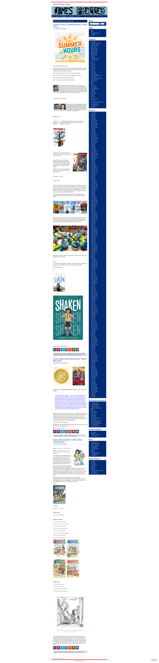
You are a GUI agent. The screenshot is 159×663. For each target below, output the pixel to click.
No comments (64, 28)
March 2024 (93, 149)
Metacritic (93, 467)
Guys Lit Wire (94, 414)
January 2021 (94, 198)
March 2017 (93, 258)
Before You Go (94, 49)
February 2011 (94, 353)
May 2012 (93, 334)
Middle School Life (94, 79)
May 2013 (93, 318)
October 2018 (94, 234)
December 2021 (94, 184)
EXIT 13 (92, 62)
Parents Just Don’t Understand (97, 470)
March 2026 (93, 119)
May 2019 (93, 224)
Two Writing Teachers (95, 425)
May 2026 (93, 116)
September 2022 (94, 172)
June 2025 (93, 129)
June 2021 (93, 192)
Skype (92, 97)
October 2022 (94, 171)
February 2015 (94, 291)
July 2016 (93, 269)
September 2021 (94, 188)
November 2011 (94, 342)
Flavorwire (93, 464)
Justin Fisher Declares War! (96, 78)
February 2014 (94, 306)
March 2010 (93, 368)
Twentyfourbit (94, 455)
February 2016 (94, 275)
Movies (92, 82)
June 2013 (93, 317)
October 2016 (94, 265)
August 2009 (93, 377)
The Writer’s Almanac (95, 434)
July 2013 (93, 316)
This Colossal (94, 436)
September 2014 (94, 297)
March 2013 (93, 321)
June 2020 (93, 208)
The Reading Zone (95, 424)
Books (80, 4)
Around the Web (94, 48)
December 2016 (94, 262)
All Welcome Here (94, 44)
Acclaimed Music (94, 442)
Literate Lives (94, 416)
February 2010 (94, 369)
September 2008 (94, 391)
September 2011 (94, 344)
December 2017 (94, 247)
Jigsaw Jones (98, 4)
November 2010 (94, 357)
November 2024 (94, 139)
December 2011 (94, 340)
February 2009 (94, 384)
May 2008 (93, 396)
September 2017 (94, 250)
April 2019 (93, 226)
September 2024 (94, 141)
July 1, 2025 (55, 28)
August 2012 (93, 330)
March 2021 (93, 196)
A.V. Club (93, 461)
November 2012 (94, 326)
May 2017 (93, 256)
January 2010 (94, 370)
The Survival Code (69, 353)
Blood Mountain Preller (70, 435)
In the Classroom (94, 74)
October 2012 (94, 327)
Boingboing (93, 462)
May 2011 (93, 349)
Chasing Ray (93, 412)
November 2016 (94, 263)
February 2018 (94, 244)
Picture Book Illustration (95, 418)
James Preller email (59, 354)
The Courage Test (94, 99)
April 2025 (93, 132)
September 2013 (94, 313)
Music (92, 83)
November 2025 (94, 124)
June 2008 (93, 395)
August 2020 (93, 205)
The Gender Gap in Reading (96, 101)
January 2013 (94, 323)
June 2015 (93, 286)
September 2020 (94, 204)
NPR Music (93, 469)
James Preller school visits (78, 354)
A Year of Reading (94, 405)
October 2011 (94, 343)
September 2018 (94, 235)
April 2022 (93, 179)
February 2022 (94, 182)
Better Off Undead (94, 50)
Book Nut (93, 410)
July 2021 (93, 191)
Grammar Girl (94, 465)
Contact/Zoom (64, 16)
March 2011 (93, 352)
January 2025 (94, 136)
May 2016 (93, 271)
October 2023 (94, 155)
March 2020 (93, 211)
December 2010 (94, 356)
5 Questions (93, 41)
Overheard (93, 89)
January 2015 (94, 292)
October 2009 (94, 374)
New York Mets (94, 86)
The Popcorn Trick (94, 473)
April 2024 (93, 148)
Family (92, 65)
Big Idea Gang (94, 52)
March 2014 (93, 305)
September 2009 (94, 375)
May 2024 (93, 146)
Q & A (104, 4)
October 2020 (94, 202)
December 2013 (94, 309)
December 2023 (94, 153)
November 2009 (94, 373)
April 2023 (93, 163)
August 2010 (93, 361)
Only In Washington (95, 88)
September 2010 (94, 360)
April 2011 (93, 351)
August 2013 (93, 314)
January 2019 (94, 230)
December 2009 (94, 371)
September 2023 (94, 157)
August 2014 (93, 299)
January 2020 (94, 214)
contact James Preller (69, 651)
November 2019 (94, 217)
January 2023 (94, 167)
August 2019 (93, 221)
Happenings (93, 71)
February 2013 (94, 322)
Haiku (92, 70)
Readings (93, 91)
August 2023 (93, 158)
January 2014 (94, 308)
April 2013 (93, 319)
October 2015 (94, 280)
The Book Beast (94, 471)
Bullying (92, 56)
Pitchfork (93, 451)
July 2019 (93, 222)
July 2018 (93, 237)
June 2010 (93, 364)
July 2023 (93, 159)
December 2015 (94, 278)
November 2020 (94, 201)
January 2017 (94, 261)
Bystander (93, 57)
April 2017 (93, 257)
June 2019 (93, 223)
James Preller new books (68, 354)
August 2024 (93, 142)
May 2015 (93, 287)
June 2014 (93, 301)
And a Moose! (94, 47)
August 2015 (93, 283)
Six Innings (93, 96)
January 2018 (94, 245)
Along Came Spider (95, 45)
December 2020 (94, 200)
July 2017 (93, 253)
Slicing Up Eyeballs (95, 453)
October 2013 (94, 312)
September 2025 (94, 127)
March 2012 (93, 336)
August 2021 (93, 189)
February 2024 (94, 150)
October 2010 (94, 358)
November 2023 (94, 154)
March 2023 (93, 165)
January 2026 (94, 122)
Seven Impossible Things (96, 420)
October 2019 (94, 218)
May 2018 (93, 240)
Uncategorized (94, 105)
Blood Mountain (60, 435)
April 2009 (93, 382)
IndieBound (93, 415)
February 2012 (94, 338)
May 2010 (93, 365)
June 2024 (93, 145)
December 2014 (94, 293)
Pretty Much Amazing (95, 452)
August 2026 (93, 113)
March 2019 (93, 227)
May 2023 (93, 162)
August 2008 (93, 392)
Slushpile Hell (94, 433)
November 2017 (94, 248)
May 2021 (93, 193)
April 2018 (93, 241)
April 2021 (93, 195)
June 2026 (93, 115)
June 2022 (93, 176)
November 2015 (94, 279)
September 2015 (94, 282)
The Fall (92, 100)
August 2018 (93, 236)
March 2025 (93, 133)
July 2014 (93, 300)
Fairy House (93, 63)
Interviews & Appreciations (96, 75)
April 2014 (93, 304)
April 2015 (93, 288)
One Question (94, 87)
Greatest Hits (93, 69)
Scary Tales (93, 92)
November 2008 (94, 388)
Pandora (93, 450)
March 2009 (93, 383)
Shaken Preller (63, 355)
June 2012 (93, 332)
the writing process (95, 104)
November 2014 (94, 295)
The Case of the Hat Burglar (78, 652)
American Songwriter (95, 443)
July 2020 (93, 206)
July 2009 (93, 378)
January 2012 (94, 339)
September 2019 (94, 219)
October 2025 (94, 126)
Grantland (93, 466)
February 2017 (94, 260)
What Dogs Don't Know (77, 355)
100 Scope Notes (94, 402)
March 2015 (93, 289)
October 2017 (94, 249)
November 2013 (94, 310)
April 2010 (93, 366)
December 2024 (94, 137)
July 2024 (93, 144)
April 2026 (93, 118)
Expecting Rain (94, 447)
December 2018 (94, 231)
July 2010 (93, 362)
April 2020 (93, 210)
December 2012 (94, 325)
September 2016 (94, 266)
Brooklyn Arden (94, 411)
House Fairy (93, 73)
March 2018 (93, 243)
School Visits (63, 353)
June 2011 (93, 348)
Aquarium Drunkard (95, 444)
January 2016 (94, 276)
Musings (59, 353)
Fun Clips (93, 67)
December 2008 (94, 387)
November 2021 (94, 185)
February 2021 (94, 197)
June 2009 (93, 379)
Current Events (94, 60)
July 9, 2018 (55, 443)
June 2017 (93, 254)
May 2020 (93, 209)
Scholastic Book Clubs (68, 652)
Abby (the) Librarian (95, 406)
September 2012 (94, 329)
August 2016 (93, 267)
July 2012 (93, 331)
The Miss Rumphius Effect (96, 423)
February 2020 (94, 213)
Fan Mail (93, 66)
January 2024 (94, 152)
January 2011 (94, 355)
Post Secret (93, 432)
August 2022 (93, 174)
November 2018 (94, 232)
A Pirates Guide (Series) (96, 43)
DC (91, 61)
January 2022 (94, 183)
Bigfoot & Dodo (94, 53)
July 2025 (93, 128)
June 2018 (93, 239)
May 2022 (93, 178)
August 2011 (93, 345)
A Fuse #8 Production (95, 404)
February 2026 (94, 120)
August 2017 (93, 252)
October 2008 (94, 390)
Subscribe (154, 660)
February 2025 (94, 135)
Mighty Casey (94, 80)
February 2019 (94, 228)
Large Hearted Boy (95, 448)
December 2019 (94, 215)
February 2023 (94, 166)
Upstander (93, 106)
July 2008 (93, 394)
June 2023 (93, 161)
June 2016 (93, 270)
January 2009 (94, 386)
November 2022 (94, 170)
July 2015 (93, 284)
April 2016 (93, 273)
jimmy (60, 28)
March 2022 (93, 180)
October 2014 (94, 296)
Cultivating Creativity (95, 58)
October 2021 (94, 187)
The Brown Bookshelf (95, 422)
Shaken (92, 95)
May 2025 (93, 131)
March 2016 (93, 274)
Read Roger (93, 419)
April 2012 (93, 335)
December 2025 (94, 123)
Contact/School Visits (88, 4)
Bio (76, 4)
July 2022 (93, 175)
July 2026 (93, 114)
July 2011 (93, 347)
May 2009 (93, 381)
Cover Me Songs (94, 446)
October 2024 (94, 140)
